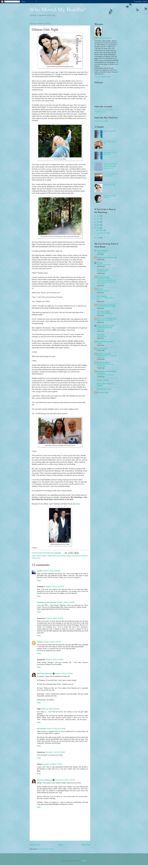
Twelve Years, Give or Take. (105, 320)
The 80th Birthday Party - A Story (106, 306)
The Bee (99, 343)
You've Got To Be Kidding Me (106, 319)
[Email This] (69, 553)
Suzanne (40, 642)
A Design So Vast (102, 270)
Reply (39, 580)
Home (60, 845)
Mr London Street (103, 392)
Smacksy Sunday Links (104, 264)
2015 (98, 228)
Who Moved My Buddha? (58, 9)
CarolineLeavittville (103, 277)
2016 (98, 237)
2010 (98, 216)
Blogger (83, 861)
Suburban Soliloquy (103, 354)
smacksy (100, 263)
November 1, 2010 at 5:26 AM (55, 752)
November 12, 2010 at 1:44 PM (65, 780)
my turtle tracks (102, 348)
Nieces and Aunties (73, 556)
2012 (98, 222)
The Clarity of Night (103, 312)
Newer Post (35, 845)
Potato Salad (100, 329)
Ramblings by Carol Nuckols (46, 602)
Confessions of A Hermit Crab (107, 257)
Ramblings (100, 334)
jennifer (39, 571)
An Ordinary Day (102, 336)
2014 (98, 225)
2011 (98, 219)
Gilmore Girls (52, 556)
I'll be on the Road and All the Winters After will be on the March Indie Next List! (110, 165)
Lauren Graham (61, 556)
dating (78, 504)
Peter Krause (36, 558)
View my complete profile (102, 76)
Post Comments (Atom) (45, 849)
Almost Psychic (42, 556)
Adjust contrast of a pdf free (105, 313)
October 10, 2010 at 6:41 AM (50, 709)
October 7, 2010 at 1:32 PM (65, 602)
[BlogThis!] (71, 553)
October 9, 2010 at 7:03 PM (54, 659)
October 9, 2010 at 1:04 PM (52, 642)
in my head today (102, 271)
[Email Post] (65, 553)
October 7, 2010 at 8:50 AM (51, 571)
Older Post (85, 845)
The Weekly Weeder (103, 362)
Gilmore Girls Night (109, 185)
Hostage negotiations (103, 291)
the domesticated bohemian (106, 305)
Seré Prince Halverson (44, 673)
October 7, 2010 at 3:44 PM (54, 618)
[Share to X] (73, 553)
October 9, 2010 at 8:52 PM (64, 673)
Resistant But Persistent (105, 341)
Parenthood (83, 556)
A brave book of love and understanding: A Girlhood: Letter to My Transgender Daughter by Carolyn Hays (106, 281)
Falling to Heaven (103, 380)
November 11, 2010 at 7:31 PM (52, 764)
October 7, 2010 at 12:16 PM (55, 586)
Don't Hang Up (102, 296)
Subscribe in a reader (101, 121)
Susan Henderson (103, 250)
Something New (101, 252)
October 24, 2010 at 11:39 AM (56, 728)
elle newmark (41, 728)
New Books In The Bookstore (105, 375)
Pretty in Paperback (109, 131)
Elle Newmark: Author (104, 389)
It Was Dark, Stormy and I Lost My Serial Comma (105, 326)
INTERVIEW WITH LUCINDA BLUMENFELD (105, 365)
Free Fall (100, 289)
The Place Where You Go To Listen (110, 175)
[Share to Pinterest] (78, 553)
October (101, 230)
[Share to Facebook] (76, 553)
